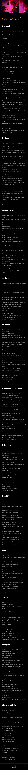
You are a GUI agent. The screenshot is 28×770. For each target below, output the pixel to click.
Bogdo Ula (13, 766)
